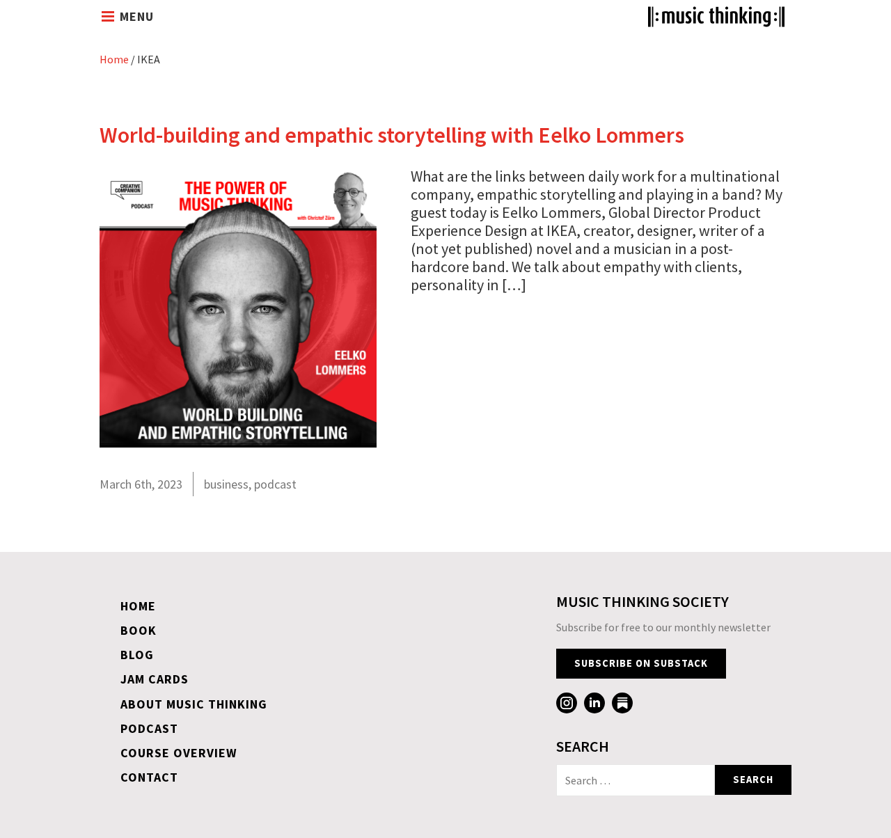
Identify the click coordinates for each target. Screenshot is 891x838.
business (226, 484)
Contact (149, 777)
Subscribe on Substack (641, 663)
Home (114, 59)
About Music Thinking (193, 704)
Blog (137, 655)
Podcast (149, 728)
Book (138, 630)
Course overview (178, 753)
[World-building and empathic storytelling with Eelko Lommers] (238, 442)
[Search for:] (635, 780)
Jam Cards (154, 679)
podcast (275, 484)
